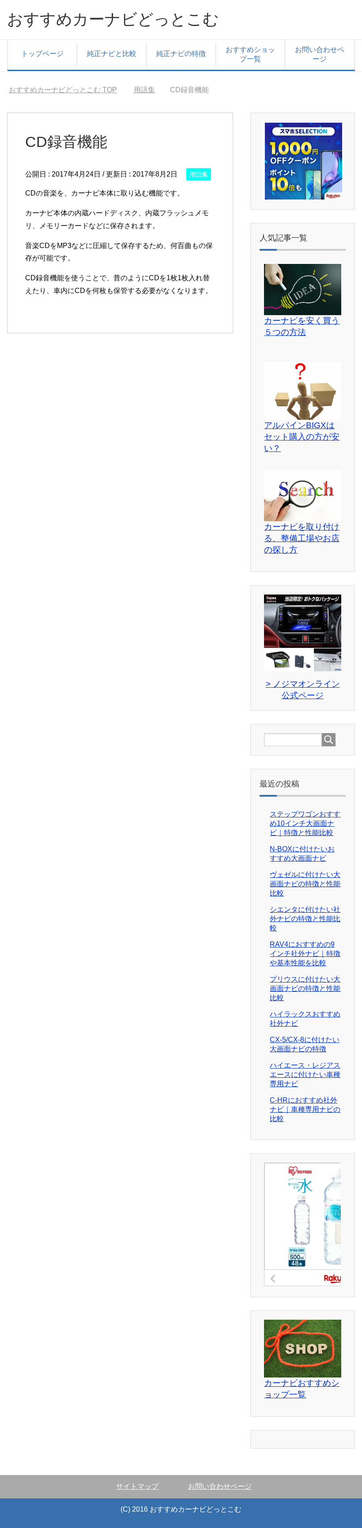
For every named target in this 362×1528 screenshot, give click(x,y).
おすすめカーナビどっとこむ (113, 19)
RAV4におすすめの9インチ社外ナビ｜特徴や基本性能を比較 (305, 954)
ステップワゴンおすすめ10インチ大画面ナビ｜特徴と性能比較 (305, 823)
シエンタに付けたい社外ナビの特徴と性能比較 (305, 919)
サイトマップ (137, 1486)
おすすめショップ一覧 (250, 54)
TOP (63, 90)
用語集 (198, 174)
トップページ (42, 53)
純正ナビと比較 (111, 53)
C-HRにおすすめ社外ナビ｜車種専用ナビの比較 (305, 1109)
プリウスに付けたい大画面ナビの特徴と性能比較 (305, 988)
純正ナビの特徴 (181, 53)
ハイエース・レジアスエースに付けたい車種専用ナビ (305, 1074)
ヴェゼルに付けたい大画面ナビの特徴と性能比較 (305, 884)
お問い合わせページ (319, 54)
